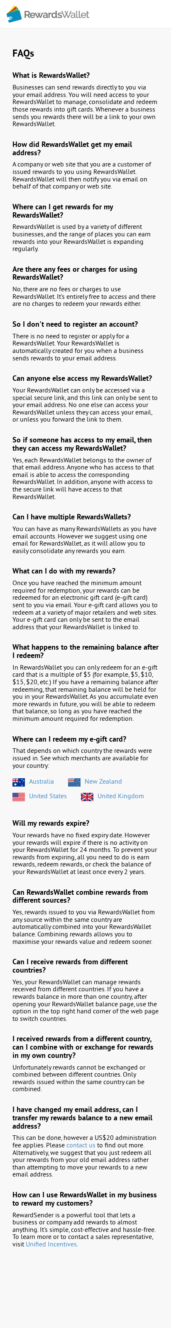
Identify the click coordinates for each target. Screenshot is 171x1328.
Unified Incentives (51, 1245)
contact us (80, 1146)
